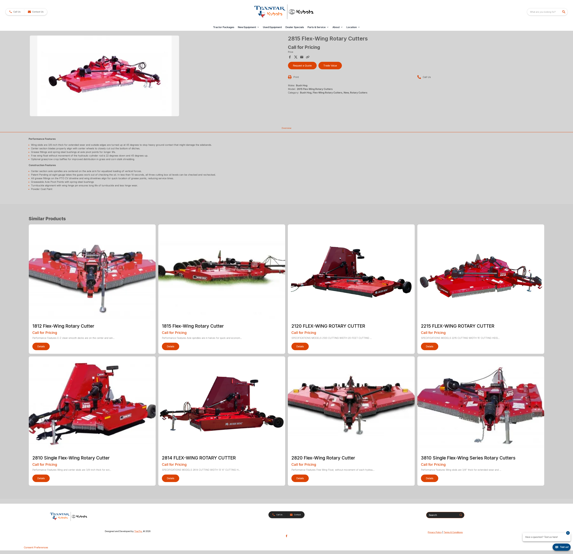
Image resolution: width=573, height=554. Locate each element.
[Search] (460, 514)
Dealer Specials (294, 27)
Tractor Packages (223, 27)
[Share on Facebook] (290, 57)
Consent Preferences (36, 547)
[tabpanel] (157, 76)
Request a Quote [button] (302, 65)
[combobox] (547, 11)
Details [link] (41, 346)
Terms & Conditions (453, 532)
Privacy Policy (435, 532)
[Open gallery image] (104, 76)
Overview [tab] (286, 128)
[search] (564, 11)
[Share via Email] (302, 57)
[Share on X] (296, 57)
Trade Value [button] (330, 65)
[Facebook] (286, 536)
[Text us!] (561, 547)
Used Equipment (272, 27)
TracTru (138, 531)
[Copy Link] (307, 57)
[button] (15, 11)
